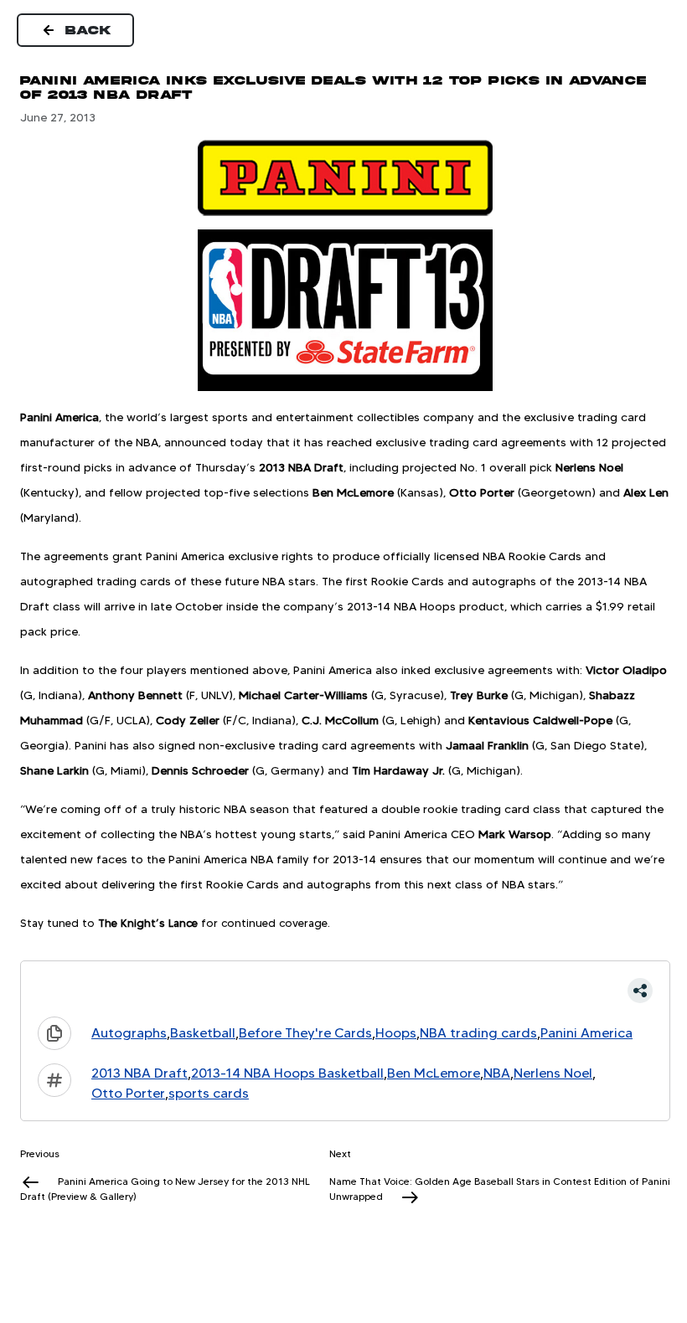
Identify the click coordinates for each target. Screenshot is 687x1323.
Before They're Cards (305, 1033)
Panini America (586, 1033)
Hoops (395, 1033)
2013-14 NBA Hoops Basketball (287, 1073)
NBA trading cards (478, 1033)
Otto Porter (128, 1093)
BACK (88, 30)
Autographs (129, 1033)
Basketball (202, 1033)
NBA (496, 1073)
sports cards (208, 1093)
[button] (345, 990)
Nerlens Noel (553, 1073)
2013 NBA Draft (139, 1073)
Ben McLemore (433, 1073)
